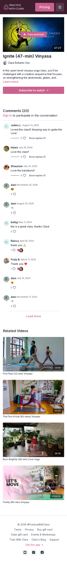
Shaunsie (17, 166)
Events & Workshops (43, 534)
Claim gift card (19, 534)
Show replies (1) (37, 138)
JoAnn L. (16, 125)
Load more (33, 316)
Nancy (15, 240)
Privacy (29, 529)
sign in (7, 115)
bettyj (14, 222)
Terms (17, 529)
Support (54, 539)
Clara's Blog (39, 539)
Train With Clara (18, 539)
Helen (14, 147)
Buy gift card (44, 529)
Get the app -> (34, 544)
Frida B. (15, 259)
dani (13, 184)
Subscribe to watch (32, 90)
